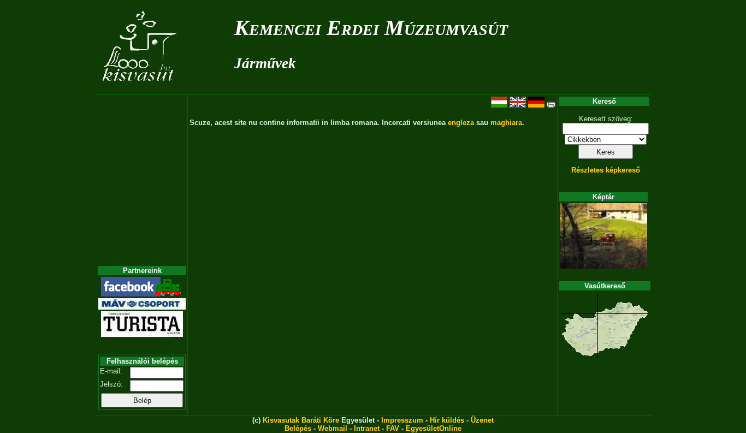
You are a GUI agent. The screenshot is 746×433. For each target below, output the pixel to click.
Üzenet (482, 420)
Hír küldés (447, 420)
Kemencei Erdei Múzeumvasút (371, 27)
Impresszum (402, 420)
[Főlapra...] (141, 89)
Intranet (367, 428)
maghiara (506, 122)
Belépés (298, 428)
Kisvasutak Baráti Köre (301, 420)
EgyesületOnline (433, 428)
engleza (461, 122)
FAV (392, 428)
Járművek (265, 63)
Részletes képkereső (605, 170)
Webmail (332, 428)
